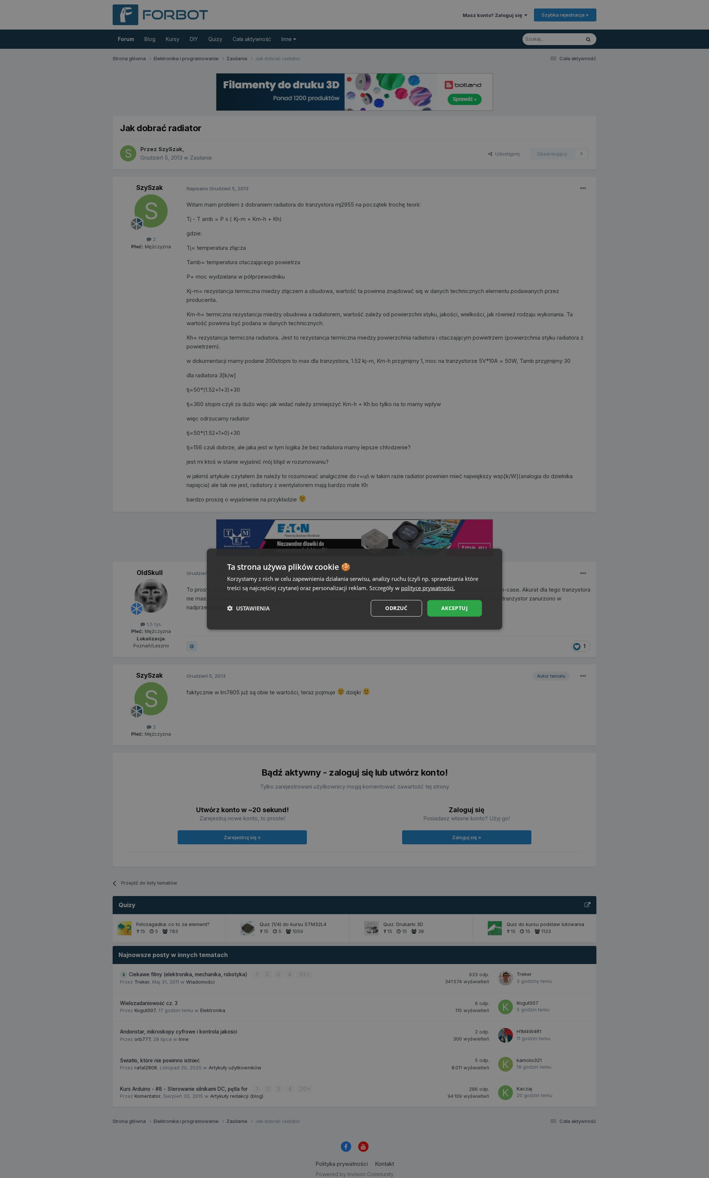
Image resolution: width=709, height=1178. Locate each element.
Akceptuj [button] (454, 608)
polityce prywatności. (428, 588)
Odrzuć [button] (396, 608)
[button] (248, 608)
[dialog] (354, 589)
